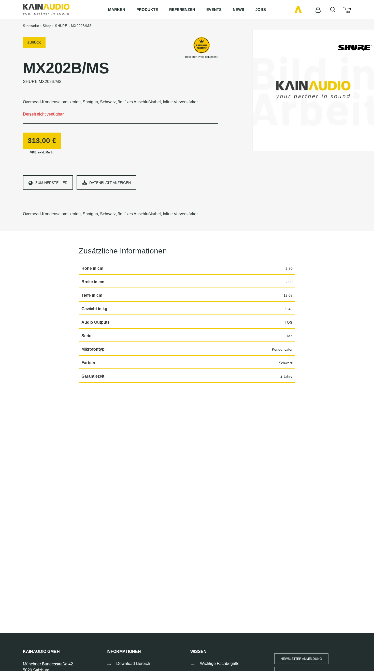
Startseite (31, 26)
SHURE (61, 26)
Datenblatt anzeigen (110, 183)
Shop (47, 26)
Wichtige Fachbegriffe (219, 663)
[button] (301, 658)
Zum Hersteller (51, 183)
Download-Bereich (133, 663)
